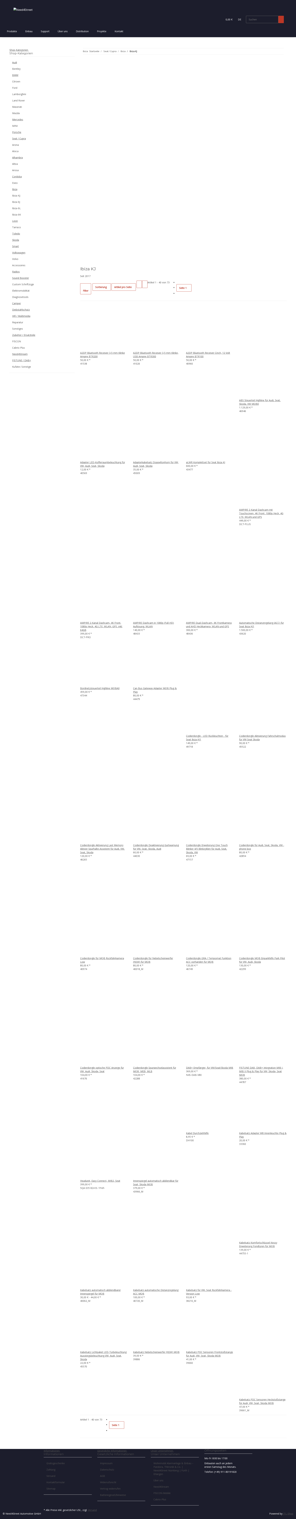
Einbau (29, 31)
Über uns (63, 31)
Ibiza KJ (16, 195)
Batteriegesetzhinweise (113, 1495)
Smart (15, 246)
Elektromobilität (21, 290)
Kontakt (119, 31)
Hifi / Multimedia (21, 316)
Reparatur (17, 322)
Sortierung (101, 287)
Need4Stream (20, 354)
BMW (15, 75)
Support (45, 31)
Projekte (101, 31)
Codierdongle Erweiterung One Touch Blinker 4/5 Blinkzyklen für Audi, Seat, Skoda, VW (207, 849)
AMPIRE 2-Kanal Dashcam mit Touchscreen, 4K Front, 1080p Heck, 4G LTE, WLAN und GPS (261, 513)
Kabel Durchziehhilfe (197, 1133)
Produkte (12, 31)
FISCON (16, 341)
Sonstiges (17, 328)
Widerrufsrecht (108, 1482)
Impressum (106, 1463)
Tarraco (16, 227)
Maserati (17, 106)
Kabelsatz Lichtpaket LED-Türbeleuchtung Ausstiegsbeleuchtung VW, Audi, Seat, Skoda (103, 1355)
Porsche (16, 132)
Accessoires (18, 265)
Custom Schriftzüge (23, 284)
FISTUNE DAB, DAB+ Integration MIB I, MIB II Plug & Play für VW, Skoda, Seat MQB (261, 1071)
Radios (16, 271)
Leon (15, 221)
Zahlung (50, 1469)
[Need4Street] (23, 10)
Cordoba (17, 176)
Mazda (16, 113)
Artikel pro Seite (123, 287)
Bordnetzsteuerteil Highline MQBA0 (100, 688)
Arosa (15, 170)
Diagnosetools (20, 297)
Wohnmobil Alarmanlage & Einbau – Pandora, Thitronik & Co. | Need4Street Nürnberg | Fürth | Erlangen (173, 1469)
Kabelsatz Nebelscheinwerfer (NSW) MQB (156, 1352)
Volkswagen (18, 252)
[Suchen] (281, 19)
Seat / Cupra (19, 138)
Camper (16, 303)
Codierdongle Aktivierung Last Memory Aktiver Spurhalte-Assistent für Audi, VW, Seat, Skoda (102, 849)
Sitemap (51, 1488)
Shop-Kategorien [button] (19, 50)
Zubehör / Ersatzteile (23, 335)
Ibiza (14, 189)
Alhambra (17, 157)
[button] (219, 19)
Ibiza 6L (16, 208)
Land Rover (18, 100)
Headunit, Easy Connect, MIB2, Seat (100, 1180)
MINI (15, 125)
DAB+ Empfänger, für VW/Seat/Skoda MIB (209, 1067)
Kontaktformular (55, 1482)
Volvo (15, 259)
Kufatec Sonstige (21, 366)
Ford (14, 87)
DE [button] (240, 19)
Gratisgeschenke (55, 1463)
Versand (50, 1476)
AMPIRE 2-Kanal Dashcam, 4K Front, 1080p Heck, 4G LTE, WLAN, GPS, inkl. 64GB (101, 626)
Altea (15, 163)
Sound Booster (20, 278)
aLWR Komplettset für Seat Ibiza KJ (205, 462)
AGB (102, 1476)
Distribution (82, 31)
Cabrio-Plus (18, 347)
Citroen (16, 81)
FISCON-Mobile (162, 1493)
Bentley (16, 68)
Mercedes (17, 119)
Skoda (15, 240)
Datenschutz (107, 1469)
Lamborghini (19, 94)
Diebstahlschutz (21, 309)
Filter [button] (85, 290)
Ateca (15, 151)
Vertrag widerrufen (110, 1488)
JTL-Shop (288, 1513)
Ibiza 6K (16, 214)
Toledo (16, 233)
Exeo (15, 183)
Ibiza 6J (16, 202)
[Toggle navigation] (13, 3)
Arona (15, 144)
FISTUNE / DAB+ (21, 360)
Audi (14, 62)
